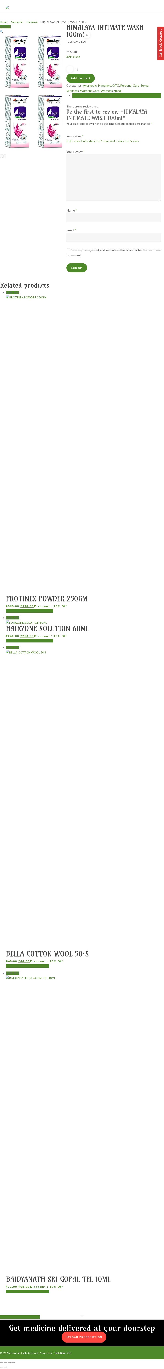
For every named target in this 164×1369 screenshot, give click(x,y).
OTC (115, 85)
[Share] (9, 1362)
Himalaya (32, 22)
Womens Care (89, 90)
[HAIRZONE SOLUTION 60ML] (26, 622)
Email (71, 230)
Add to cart (80, 78)
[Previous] (1, 156)
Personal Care (129, 85)
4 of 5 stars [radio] (117, 141)
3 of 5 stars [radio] (103, 141)
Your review (75, 151)
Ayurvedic (17, 22)
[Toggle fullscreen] (5, 1362)
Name (71, 210)
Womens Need (111, 90)
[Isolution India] (62, 1353)
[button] (1, 31)
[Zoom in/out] (1, 1362)
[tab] (116, 95)
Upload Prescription (84, 1337)
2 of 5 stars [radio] (88, 141)
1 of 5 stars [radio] (73, 141)
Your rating (75, 136)
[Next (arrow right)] (5, 1367)
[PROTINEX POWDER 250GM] (84, 297)
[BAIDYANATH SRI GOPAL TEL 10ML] (85, 978)
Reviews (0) (79, 95)
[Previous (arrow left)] (1, 1367)
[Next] (4, 156)
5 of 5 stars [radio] (132, 141)
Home (3, 22)
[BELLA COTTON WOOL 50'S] (84, 652)
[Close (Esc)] (13, 1362)
